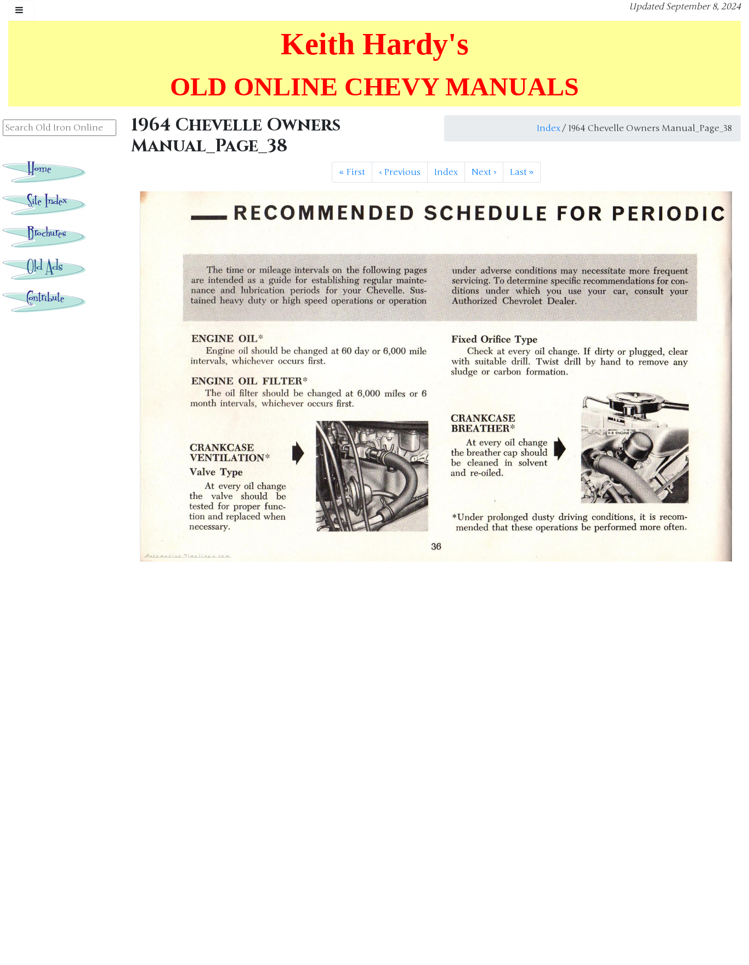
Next (484, 172)
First (352, 172)
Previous (400, 172)
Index (548, 128)
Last (522, 172)
